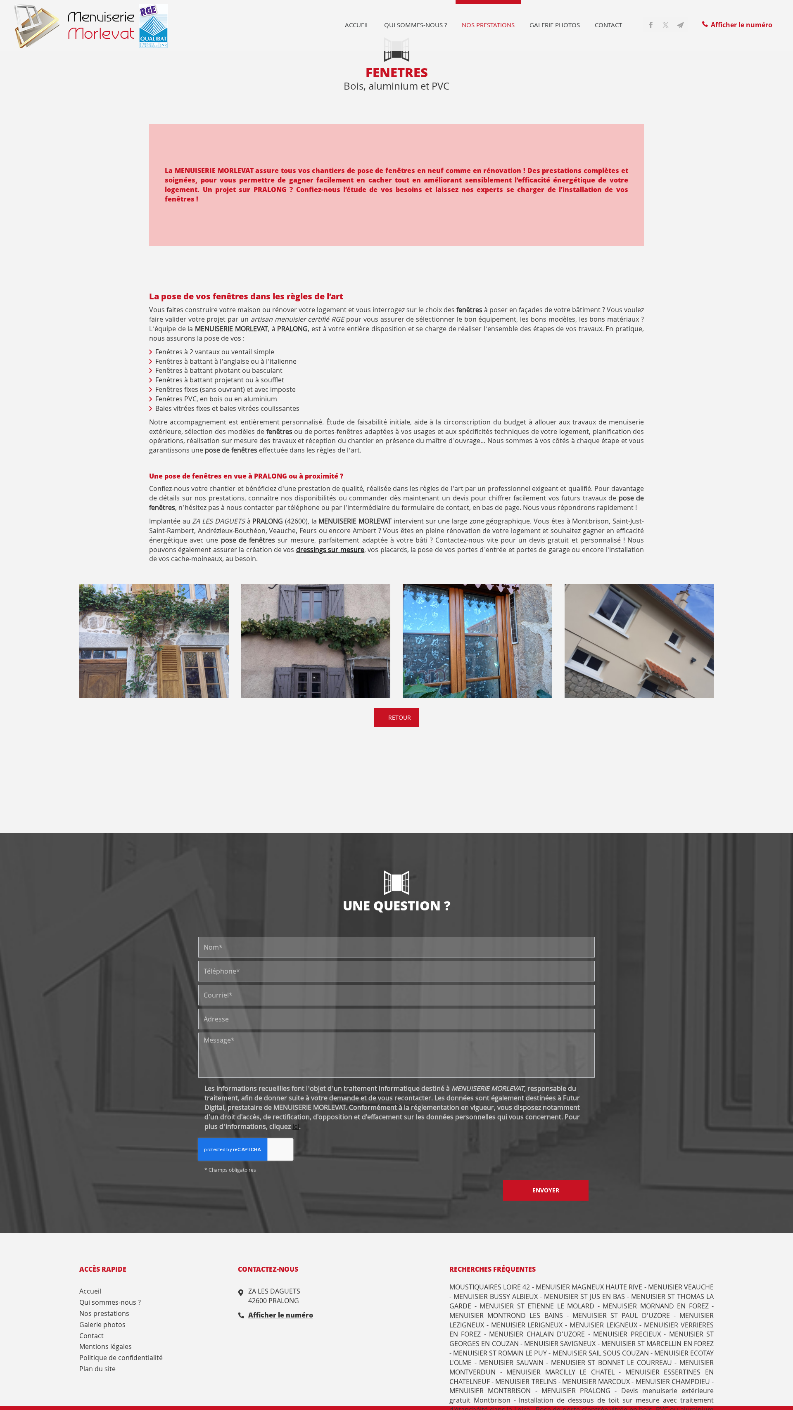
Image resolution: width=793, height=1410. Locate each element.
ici (295, 1126)
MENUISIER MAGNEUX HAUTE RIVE (589, 1287)
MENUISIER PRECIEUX (626, 1334)
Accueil (357, 25)
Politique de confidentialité (121, 1357)
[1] (154, 641)
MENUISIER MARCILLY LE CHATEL (560, 1372)
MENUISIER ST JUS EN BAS (584, 1296)
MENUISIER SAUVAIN (511, 1362)
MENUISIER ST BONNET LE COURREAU (611, 1362)
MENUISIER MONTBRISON (490, 1390)
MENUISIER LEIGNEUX (603, 1324)
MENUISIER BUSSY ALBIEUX (495, 1296)
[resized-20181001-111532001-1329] (316, 641)
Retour (399, 717)
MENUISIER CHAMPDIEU (673, 1381)
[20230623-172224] (639, 641)
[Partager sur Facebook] (650, 24)
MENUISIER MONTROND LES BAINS (506, 1315)
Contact (608, 25)
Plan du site (97, 1368)
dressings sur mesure (330, 549)
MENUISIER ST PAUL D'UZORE (621, 1315)
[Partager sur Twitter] (665, 24)
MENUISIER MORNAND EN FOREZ (656, 1305)
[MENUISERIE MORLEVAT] (91, 25)
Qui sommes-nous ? (415, 25)
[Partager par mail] (680, 24)
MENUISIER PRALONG (575, 1390)
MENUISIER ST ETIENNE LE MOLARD (537, 1305)
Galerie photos (554, 25)
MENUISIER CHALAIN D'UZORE (537, 1334)
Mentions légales (105, 1346)
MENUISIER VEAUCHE (681, 1287)
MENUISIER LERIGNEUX (527, 1324)
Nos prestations (488, 25)
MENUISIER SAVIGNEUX (560, 1343)
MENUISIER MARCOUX (596, 1381)
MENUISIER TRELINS (525, 1381)
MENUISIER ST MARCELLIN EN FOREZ (657, 1343)
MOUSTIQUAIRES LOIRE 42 (489, 1287)
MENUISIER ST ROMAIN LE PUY (500, 1353)
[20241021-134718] (477, 641)
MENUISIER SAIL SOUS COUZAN (601, 1353)
